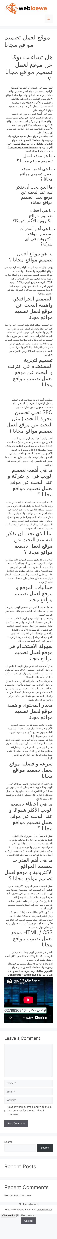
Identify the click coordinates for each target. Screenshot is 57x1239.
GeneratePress (44, 1209)
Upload (28, 1220)
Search (8, 1141)
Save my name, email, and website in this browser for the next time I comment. (30, 1110)
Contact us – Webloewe (22, 147)
